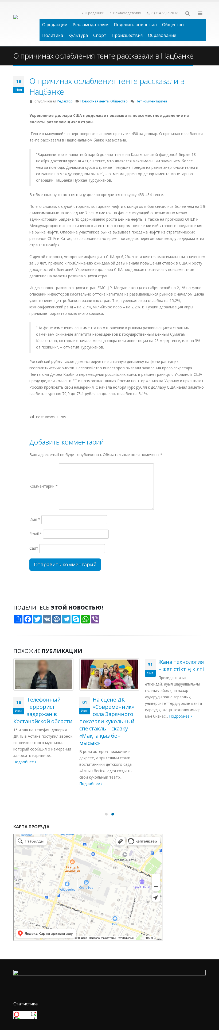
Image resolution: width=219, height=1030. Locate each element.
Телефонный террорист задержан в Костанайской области (42, 710)
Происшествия (127, 35)
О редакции (94, 13)
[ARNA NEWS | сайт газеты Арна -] (26, 24)
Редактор (65, 101)
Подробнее (24, 761)
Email (35, 533)
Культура (78, 35)
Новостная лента (94, 101)
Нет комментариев (151, 101)
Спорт (99, 35)
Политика (52, 35)
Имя (34, 519)
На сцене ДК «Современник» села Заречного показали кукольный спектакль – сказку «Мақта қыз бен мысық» (106, 721)
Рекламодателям (127, 13)
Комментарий (43, 486)
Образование (162, 35)
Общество (173, 25)
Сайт (33, 548)
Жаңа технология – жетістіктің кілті (181, 665)
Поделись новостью (135, 25)
